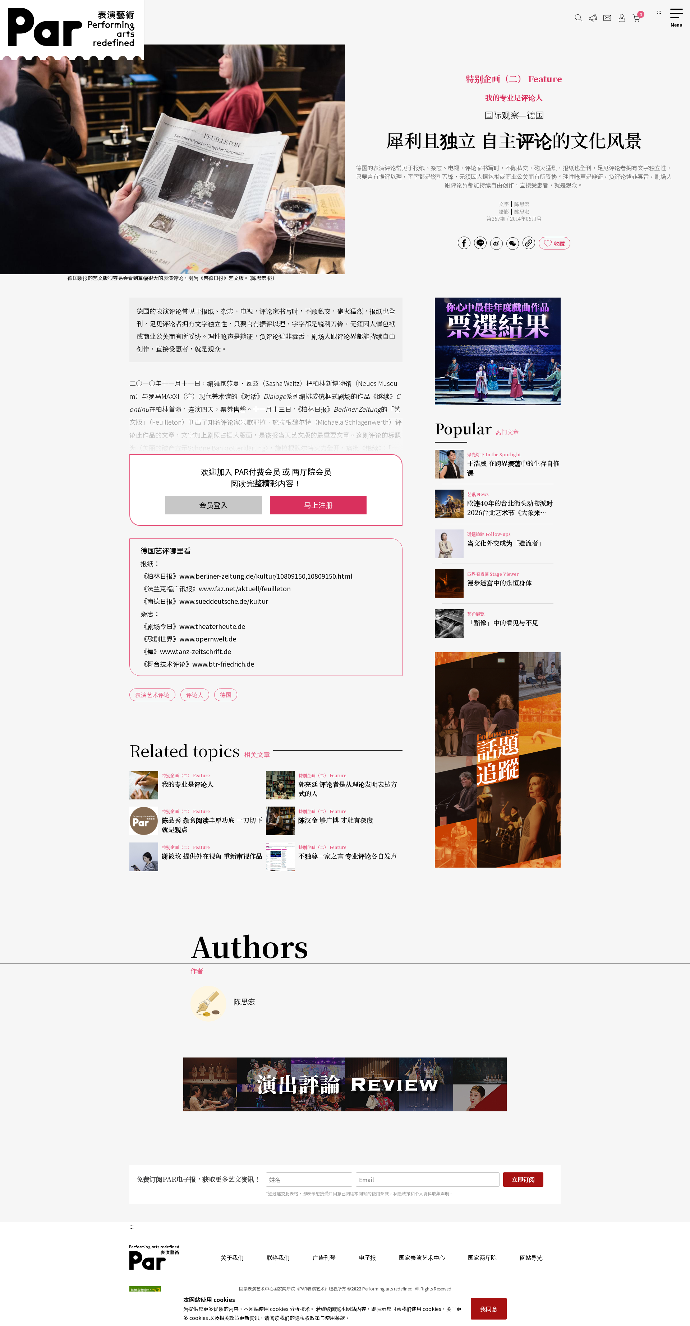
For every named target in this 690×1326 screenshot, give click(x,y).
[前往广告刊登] (593, 18)
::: (659, 11)
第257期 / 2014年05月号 (514, 218)
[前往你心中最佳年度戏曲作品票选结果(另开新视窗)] (498, 351)
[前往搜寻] (578, 18)
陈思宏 (521, 203)
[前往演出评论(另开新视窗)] (345, 1084)
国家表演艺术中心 (422, 1257)
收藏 (559, 243)
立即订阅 (523, 1179)
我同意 (488, 1308)
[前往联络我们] (607, 18)
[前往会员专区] (622, 18)
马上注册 (318, 505)
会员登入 (213, 505)
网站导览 (531, 1257)
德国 (225, 694)
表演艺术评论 (152, 694)
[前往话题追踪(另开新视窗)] (498, 760)
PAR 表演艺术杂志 (154, 1257)
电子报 (367, 1257)
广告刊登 (324, 1257)
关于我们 (232, 1257)
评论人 (194, 694)
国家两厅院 (482, 1257)
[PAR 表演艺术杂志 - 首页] (72, 30)
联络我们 (278, 1257)
